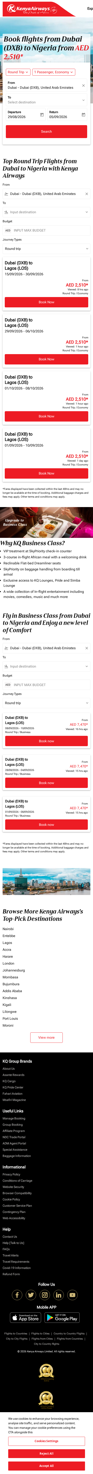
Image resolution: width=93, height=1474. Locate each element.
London (8, 963)
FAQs (6, 1249)
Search (46, 131)
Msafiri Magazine (14, 1100)
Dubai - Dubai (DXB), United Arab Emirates (40, 88)
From (11, 82)
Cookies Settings (46, 1441)
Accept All (46, 1466)
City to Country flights (46, 1343)
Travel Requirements (16, 1261)
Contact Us (10, 1236)
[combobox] (46, 193)
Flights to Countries (15, 1333)
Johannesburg (14, 970)
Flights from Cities (42, 1338)
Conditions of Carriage (17, 1180)
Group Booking (13, 1124)
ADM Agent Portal (14, 1143)
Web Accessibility (14, 1218)
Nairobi (8, 929)
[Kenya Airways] (17, 1295)
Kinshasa (10, 998)
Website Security (13, 1187)
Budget (7, 221)
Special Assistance (15, 1149)
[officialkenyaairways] (45, 1295)
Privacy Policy (11, 1174)
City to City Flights (16, 1338)
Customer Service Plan (17, 1205)
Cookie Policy (11, 1199)
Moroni (8, 1025)
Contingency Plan (14, 1212)
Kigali (7, 1005)
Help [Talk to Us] (13, 1243)
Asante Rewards (13, 1075)
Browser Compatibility (17, 1193)
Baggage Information (17, 1156)
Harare (8, 956)
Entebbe (9, 936)
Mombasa (10, 977)
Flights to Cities (40, 1333)
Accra (7, 950)
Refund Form (11, 1274)
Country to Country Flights (69, 1333)
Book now (46, 741)
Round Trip (16, 72)
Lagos (7, 943)
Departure (14, 112)
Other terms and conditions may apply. (43, 496)
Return (53, 112)
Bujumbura (11, 984)
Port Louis (10, 1018)
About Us (9, 1068)
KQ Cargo (9, 1081)
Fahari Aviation (12, 1093)
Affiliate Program (14, 1131)
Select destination (22, 102)
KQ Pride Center (13, 1087)
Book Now (46, 302)
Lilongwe (10, 1012)
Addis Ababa (12, 991)
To (9, 97)
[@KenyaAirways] (31, 1295)
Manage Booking (14, 1118)
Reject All (46, 1453)
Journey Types (12, 239)
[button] (53, 72)
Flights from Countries (70, 1338)
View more (46, 1037)
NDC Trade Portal (14, 1137)
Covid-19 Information (17, 1268)
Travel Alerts (11, 1255)
